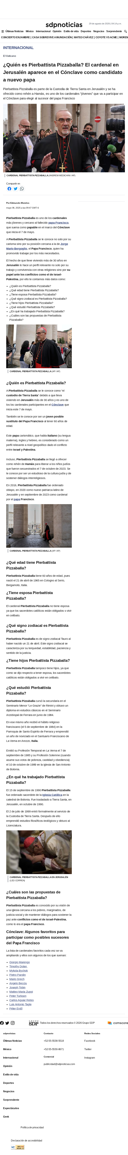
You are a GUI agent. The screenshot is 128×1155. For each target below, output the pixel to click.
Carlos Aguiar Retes (21, 1000)
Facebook (89, 1041)
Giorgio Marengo (19, 962)
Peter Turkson (17, 996)
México (30, 31)
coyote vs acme (106, 37)
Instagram (89, 1057)
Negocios (98, 31)
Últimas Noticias (14, 31)
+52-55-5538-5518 (54, 1041)
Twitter (87, 1049)
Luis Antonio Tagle (20, 1004)
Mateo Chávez (83, 37)
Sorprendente (114, 31)
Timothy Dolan (18, 966)
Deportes (86, 31)
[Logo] (64, 25)
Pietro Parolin (17, 974)
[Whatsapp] (22, 188)
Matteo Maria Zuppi (21, 991)
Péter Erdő (15, 1008)
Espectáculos (11, 1108)
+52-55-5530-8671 (54, 1049)
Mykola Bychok (18, 970)
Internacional (43, 31)
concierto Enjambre (15, 37)
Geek (6, 1116)
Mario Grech (16, 979)
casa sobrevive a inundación (52, 37)
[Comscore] (118, 1022)
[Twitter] (15, 188)
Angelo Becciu (18, 983)
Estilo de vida (71, 31)
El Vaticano (9, 56)
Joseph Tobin (17, 987)
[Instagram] (13, 1023)
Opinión (57, 31)
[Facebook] (9, 188)
